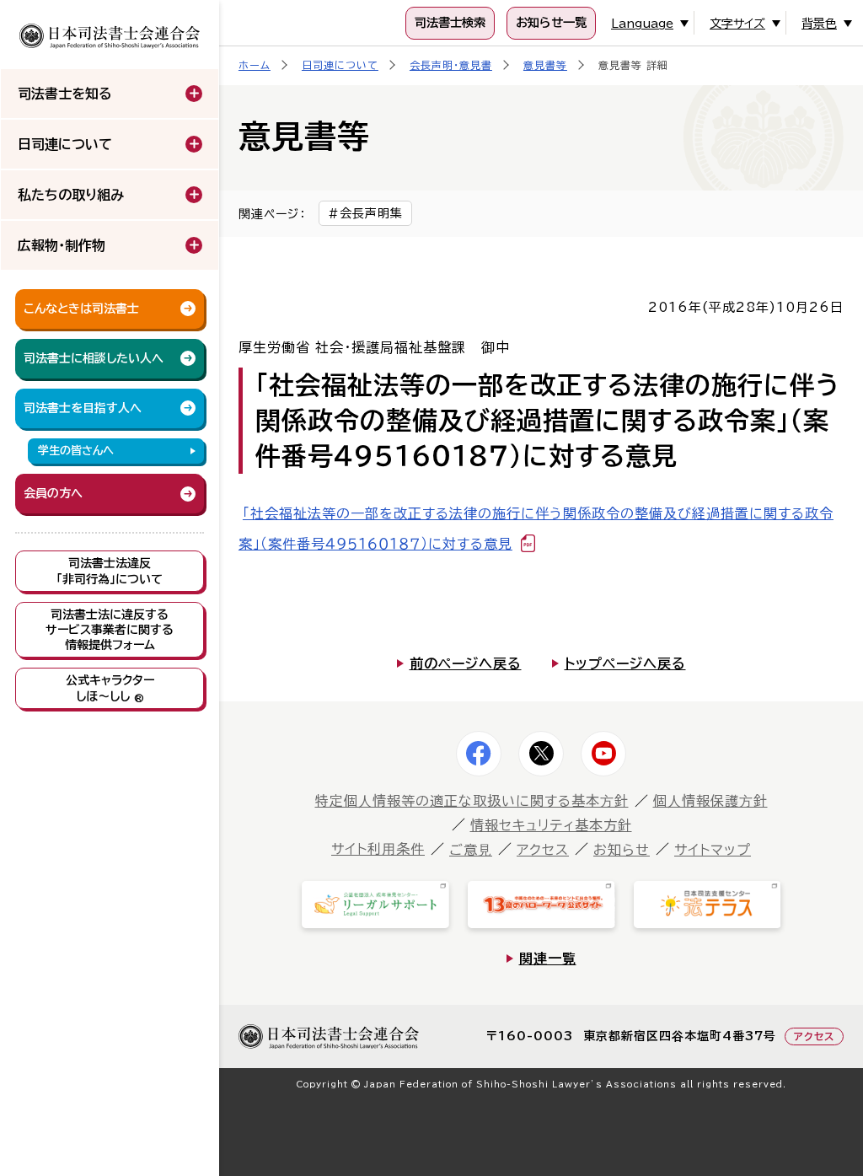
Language (642, 24)
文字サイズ (737, 24)
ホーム (255, 65)
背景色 (819, 24)
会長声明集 (371, 213)
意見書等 (545, 65)
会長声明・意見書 (451, 65)
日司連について (340, 65)
